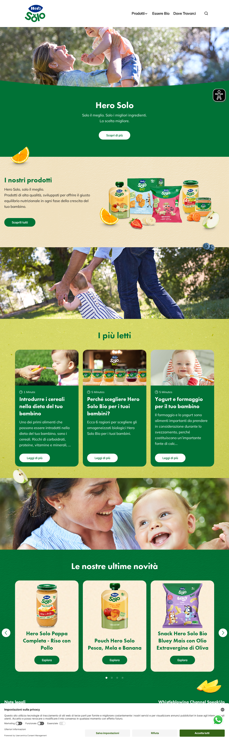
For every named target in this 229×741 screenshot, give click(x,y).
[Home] (35, 13)
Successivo (222, 628)
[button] (206, 13)
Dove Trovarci (184, 13)
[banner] (114, 13)
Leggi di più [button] (34, 458)
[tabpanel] (47, 626)
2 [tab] (112, 678)
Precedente (5, 628)
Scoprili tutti (20, 222)
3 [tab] (117, 678)
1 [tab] (106, 678)
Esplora (47, 660)
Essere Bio (160, 13)
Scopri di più (114, 135)
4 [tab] (122, 678)
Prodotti (138, 13)
